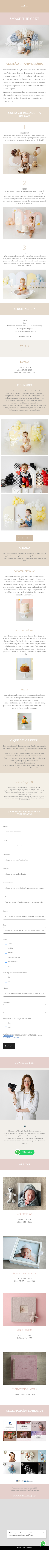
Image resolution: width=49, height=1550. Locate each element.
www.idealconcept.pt (24, 1495)
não (9, 981)
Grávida (5, 911)
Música (5, 988)
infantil (10, 952)
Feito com (24, 1548)
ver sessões (24, 538)
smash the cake (13, 962)
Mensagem (6, 1002)
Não (9, 1027)
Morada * (6, 869)
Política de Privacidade (11, 1037)
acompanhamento (14, 957)
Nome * (5, 826)
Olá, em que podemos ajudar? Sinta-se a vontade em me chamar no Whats (23, 1534)
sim (9, 977)
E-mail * (6, 840)
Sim (9, 1023)
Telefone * (6, 854)
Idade (5, 897)
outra (9, 966)
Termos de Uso (8, 1036)
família (10, 948)
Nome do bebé (8, 883)
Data (4, 925)
